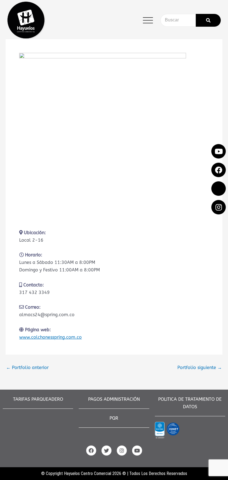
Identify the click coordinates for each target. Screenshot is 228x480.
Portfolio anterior (27, 367)
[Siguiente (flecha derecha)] (218, 240)
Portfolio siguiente (199, 367)
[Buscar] (208, 20)
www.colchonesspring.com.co (50, 337)
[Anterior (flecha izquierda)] (9, 240)
